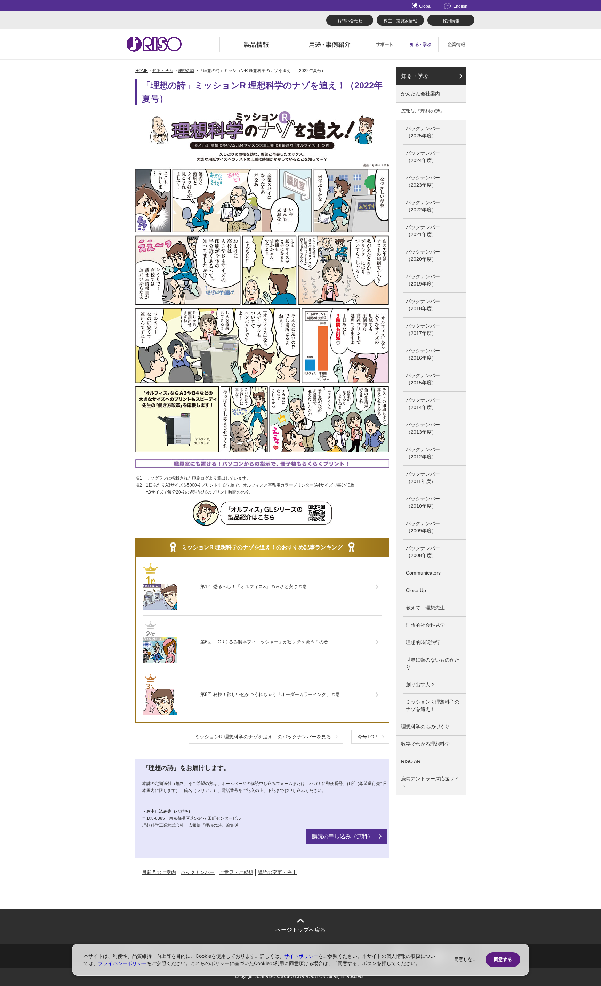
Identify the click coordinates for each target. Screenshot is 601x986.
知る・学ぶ (162, 70)
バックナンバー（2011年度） (423, 477)
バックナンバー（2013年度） (423, 428)
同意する (503, 959)
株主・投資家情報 (400, 20)
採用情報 (451, 20)
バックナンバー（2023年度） (423, 181)
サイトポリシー (301, 956)
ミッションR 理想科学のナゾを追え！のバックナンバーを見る (263, 736)
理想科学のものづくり (425, 726)
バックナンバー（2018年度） (423, 304)
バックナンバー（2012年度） (423, 453)
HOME (141, 70)
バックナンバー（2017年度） (423, 329)
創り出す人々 (420, 684)
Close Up (416, 590)
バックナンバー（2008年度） (423, 551)
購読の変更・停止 (277, 872)
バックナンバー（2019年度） (423, 280)
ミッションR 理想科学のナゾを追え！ (432, 705)
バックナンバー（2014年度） (423, 403)
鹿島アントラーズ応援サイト (430, 782)
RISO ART (412, 761)
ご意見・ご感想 (236, 872)
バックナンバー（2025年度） (423, 132)
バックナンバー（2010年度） (423, 502)
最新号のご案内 (159, 872)
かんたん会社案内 (420, 93)
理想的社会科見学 (425, 625)
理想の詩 (186, 70)
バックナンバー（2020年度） (423, 255)
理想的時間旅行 (423, 642)
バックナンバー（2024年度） (423, 156)
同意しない (465, 959)
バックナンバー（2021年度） (423, 230)
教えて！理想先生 (425, 607)
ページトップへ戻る (300, 930)
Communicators (423, 573)
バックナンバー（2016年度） (423, 354)
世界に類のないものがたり (432, 663)
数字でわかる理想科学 (425, 744)
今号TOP (367, 736)
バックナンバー (198, 872)
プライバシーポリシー (122, 963)
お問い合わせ (349, 20)
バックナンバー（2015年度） (423, 378)
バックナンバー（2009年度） (423, 527)
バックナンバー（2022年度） (423, 206)
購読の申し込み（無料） (342, 836)
